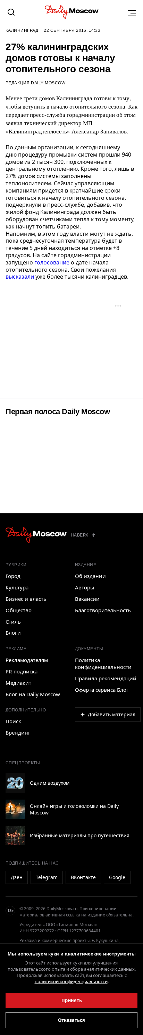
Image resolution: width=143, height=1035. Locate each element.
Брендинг (18, 732)
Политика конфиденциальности (103, 663)
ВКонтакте (83, 877)
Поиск (13, 721)
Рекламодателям (27, 659)
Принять (71, 1000)
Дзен (17, 877)
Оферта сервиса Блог (102, 689)
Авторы (84, 587)
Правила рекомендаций (105, 678)
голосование (51, 262)
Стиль (13, 621)
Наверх (80, 535)
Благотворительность (103, 610)
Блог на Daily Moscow (33, 694)
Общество (19, 610)
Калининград (22, 30)
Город (13, 575)
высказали (20, 276)
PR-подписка (21, 671)
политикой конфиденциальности (71, 981)
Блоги (13, 632)
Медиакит (18, 682)
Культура (17, 587)
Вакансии (87, 598)
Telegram (47, 877)
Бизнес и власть (26, 598)
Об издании (90, 575)
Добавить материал (111, 714)
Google (117, 877)
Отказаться (71, 1020)
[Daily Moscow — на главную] (36, 535)
